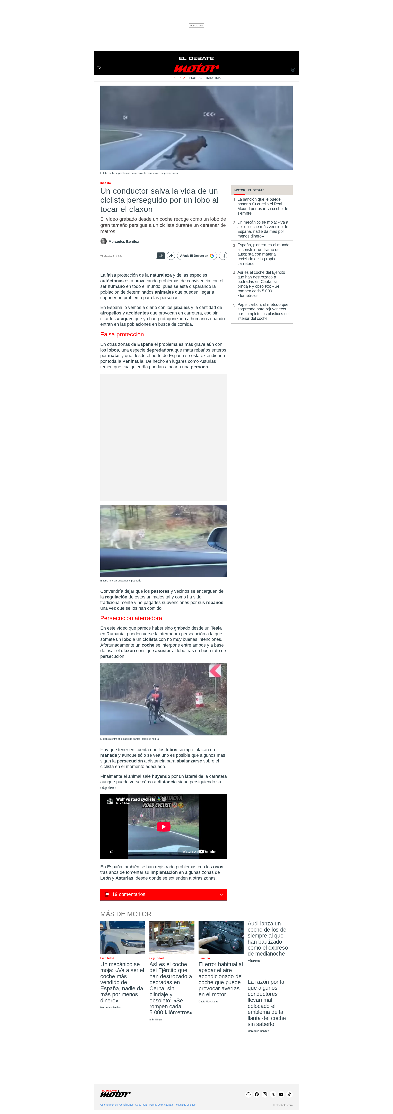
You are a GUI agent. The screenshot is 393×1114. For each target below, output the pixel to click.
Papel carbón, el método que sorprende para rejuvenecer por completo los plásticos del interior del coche (263, 311)
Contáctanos (126, 1104)
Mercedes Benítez (123, 241)
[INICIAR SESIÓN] (293, 70)
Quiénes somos (109, 1104)
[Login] (293, 70)
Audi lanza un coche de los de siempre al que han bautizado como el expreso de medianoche (268, 939)
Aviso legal (141, 1104)
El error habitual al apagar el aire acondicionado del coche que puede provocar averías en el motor (221, 979)
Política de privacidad (161, 1104)
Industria (213, 77)
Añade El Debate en (194, 255)
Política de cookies (185, 1104)
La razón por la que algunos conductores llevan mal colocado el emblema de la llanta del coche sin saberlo (267, 1003)
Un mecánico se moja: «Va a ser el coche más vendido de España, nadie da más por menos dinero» (262, 229)
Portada (179, 77)
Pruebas (195, 77)
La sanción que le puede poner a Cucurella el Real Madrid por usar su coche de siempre (262, 206)
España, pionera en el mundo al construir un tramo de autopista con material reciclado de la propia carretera (263, 254)
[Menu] (97, 61)
